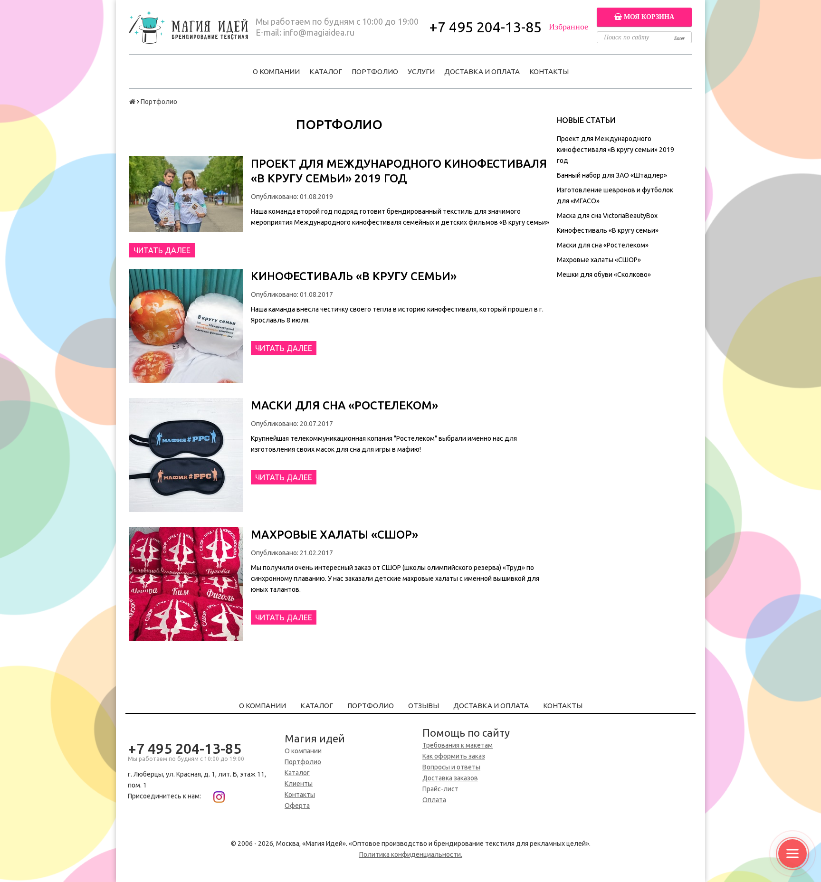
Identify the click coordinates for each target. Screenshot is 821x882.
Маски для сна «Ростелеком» (603, 245)
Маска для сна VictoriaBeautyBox (607, 215)
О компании (276, 71)
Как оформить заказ (453, 756)
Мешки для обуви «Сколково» (604, 274)
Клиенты (299, 783)
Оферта (297, 805)
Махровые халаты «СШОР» (599, 260)
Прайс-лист (440, 789)
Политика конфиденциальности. (410, 854)
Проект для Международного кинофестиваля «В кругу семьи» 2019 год (615, 149)
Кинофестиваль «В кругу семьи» (608, 230)
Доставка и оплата (482, 71)
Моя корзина (648, 16)
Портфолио (375, 71)
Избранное (568, 26)
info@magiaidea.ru (318, 32)
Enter (679, 38)
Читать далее (162, 250)
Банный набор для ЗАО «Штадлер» (612, 175)
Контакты (549, 71)
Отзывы (423, 706)
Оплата (434, 800)
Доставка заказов (450, 778)
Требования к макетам (457, 745)
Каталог (325, 71)
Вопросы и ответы (451, 767)
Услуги (421, 71)
